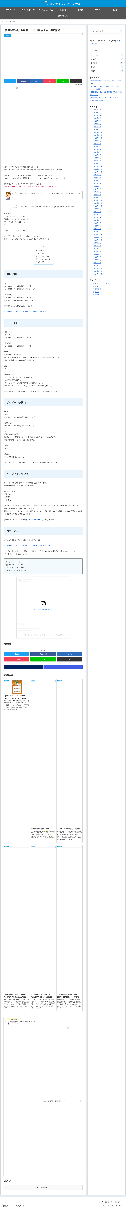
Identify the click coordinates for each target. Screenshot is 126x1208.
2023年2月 (97, 228)
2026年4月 (97, 121)
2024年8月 (97, 177)
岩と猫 (107, 67)
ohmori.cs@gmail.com (19, 562)
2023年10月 (98, 206)
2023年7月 (97, 214)
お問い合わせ (105, 1202)
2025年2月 (97, 160)
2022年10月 (98, 240)
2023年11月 (98, 203)
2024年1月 (97, 197)
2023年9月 (97, 209)
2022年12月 (98, 234)
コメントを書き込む (43, 1187)
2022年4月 (97, 257)
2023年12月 (98, 200)
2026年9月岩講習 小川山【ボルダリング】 (105, 97)
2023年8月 (97, 212)
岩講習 (107, 71)
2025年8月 (97, 144)
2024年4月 (97, 189)
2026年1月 (97, 129)
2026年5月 (97, 118)
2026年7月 (97, 112)
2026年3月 (97, 124)
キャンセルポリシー (117, 1202)
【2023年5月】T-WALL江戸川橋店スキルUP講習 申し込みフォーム (28, 311)
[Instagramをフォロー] (63, 667)
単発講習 (8, 644)
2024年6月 (97, 183)
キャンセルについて (44, 259)
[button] (121, 31)
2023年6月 (97, 217)
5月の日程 (41, 250)
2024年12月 (98, 166)
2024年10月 (98, 172)
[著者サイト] (23, 667)
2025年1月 (97, 163)
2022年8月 (97, 246)
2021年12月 (98, 268)
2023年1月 (97, 231)
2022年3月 (97, 260)
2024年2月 (97, 195)
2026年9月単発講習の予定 (99, 100)
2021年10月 (98, 274)
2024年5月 (97, 186)
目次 (40, 246)
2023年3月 (97, 226)
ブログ (107, 59)
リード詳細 (41, 253)
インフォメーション (107, 55)
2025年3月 (97, 158)
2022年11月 (98, 237)
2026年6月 (97, 115)
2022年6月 (97, 251)
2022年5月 (97, 254)
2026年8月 (97, 109)
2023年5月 (97, 220)
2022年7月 (97, 248)
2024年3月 (97, 192)
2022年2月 (97, 263)
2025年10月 (98, 138)
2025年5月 (97, 152)
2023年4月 (97, 223)
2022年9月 (97, 243)
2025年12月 (98, 132)
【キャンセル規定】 (34, 519)
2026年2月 (97, 127)
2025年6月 (97, 149)
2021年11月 (98, 271)
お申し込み (41, 262)
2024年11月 (98, 169)
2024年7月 (97, 180)
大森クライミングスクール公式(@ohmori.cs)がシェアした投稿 (43, 635)
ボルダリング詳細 (43, 256)
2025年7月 (97, 146)
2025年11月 (98, 135)
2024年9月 (97, 175)
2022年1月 (97, 265)
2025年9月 (97, 141)
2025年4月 (97, 155)
